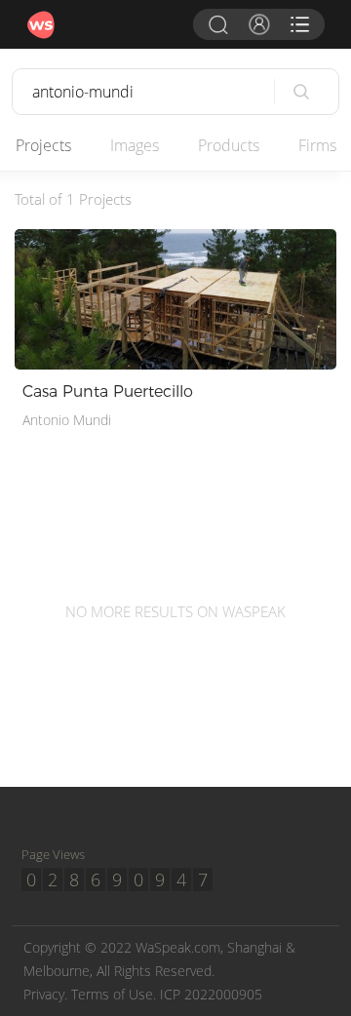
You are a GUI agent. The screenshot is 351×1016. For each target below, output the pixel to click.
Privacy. (45, 994)
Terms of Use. (113, 994)
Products (228, 145)
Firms (317, 145)
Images (134, 145)
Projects (43, 145)
